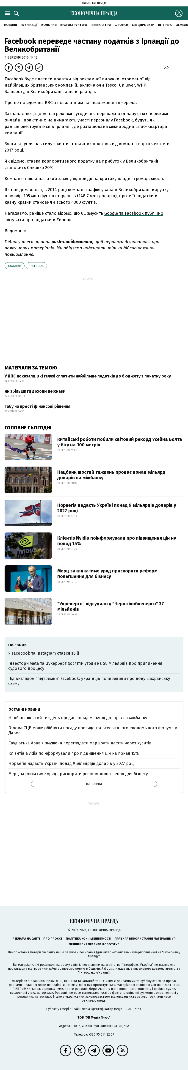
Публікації (29, 25)
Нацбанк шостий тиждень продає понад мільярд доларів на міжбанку (111, 474)
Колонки (49, 25)
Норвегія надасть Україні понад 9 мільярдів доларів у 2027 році (116, 507)
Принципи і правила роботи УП (94, 944)
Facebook (36, 266)
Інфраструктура (73, 25)
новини (10, 25)
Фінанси (121, 25)
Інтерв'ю (165, 25)
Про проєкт (52, 938)
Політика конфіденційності (88, 938)
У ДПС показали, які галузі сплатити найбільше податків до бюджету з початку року (88, 376)
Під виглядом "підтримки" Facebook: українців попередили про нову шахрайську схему (89, 681)
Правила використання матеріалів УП (145, 938)
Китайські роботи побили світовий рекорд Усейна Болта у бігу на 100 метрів (119, 442)
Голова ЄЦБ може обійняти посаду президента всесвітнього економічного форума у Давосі (92, 730)
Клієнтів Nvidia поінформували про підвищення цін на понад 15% (117, 540)
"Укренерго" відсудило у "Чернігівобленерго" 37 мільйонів (110, 606)
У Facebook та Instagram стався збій (43, 653)
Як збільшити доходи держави (35, 391)
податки (14, 266)
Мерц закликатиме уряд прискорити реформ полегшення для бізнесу (107, 573)
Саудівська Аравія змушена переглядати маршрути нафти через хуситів (80, 743)
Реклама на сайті (26, 938)
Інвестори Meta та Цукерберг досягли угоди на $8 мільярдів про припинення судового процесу (85, 666)
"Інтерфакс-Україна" (137, 965)
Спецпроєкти (143, 25)
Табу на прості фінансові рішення (37, 406)
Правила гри (101, 25)
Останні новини (24, 709)
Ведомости (16, 230)
